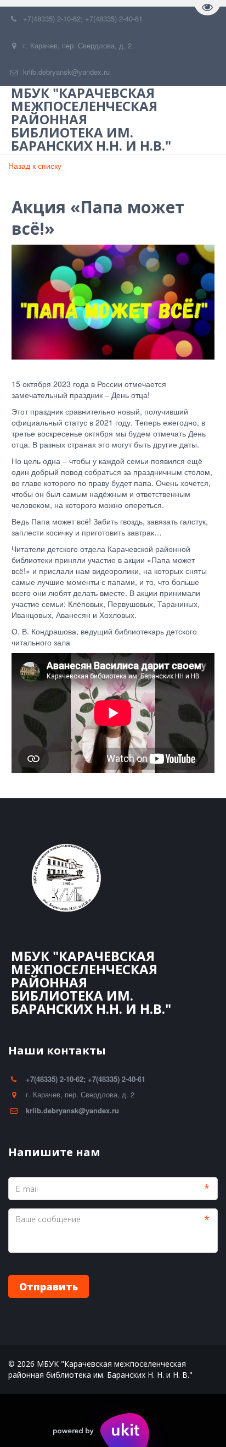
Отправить (48, 1286)
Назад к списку (34, 165)
